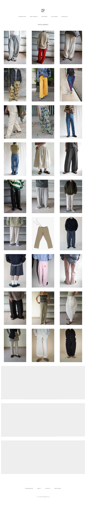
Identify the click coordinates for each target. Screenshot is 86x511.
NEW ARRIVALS (34, 16)
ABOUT (39, 488)
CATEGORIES (54, 16)
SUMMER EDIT (22, 16)
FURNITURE (64, 16)
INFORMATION (29, 488)
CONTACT (47, 488)
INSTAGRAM (58, 488)
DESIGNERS (44, 16)
